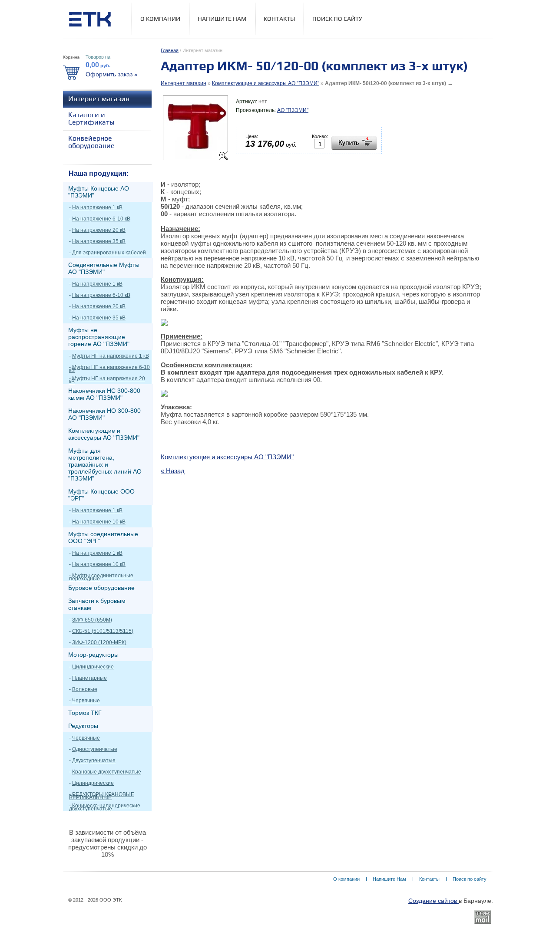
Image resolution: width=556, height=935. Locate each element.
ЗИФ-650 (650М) (92, 620)
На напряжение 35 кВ (99, 241)
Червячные (86, 701)
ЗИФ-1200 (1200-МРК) (99, 642)
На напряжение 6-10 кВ (101, 219)
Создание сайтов (433, 900)
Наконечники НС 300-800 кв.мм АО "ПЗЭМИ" (104, 394)
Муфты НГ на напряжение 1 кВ (110, 356)
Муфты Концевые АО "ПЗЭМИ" (98, 192)
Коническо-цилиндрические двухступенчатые (104, 807)
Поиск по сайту (337, 19)
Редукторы (83, 725)
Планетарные (89, 678)
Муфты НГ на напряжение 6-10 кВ (109, 368)
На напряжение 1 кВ (97, 207)
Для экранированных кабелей (109, 253)
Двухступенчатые (94, 760)
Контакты (279, 19)
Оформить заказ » (112, 74)
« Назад (173, 470)
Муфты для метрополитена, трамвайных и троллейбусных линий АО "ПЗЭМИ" (105, 464)
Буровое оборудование (101, 587)
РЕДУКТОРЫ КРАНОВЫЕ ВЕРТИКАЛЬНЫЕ (101, 795)
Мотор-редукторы (93, 654)
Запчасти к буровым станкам (97, 604)
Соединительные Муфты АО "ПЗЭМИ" (103, 268)
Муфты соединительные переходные (101, 577)
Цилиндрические (93, 667)
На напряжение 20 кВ (99, 230)
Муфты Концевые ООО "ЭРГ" (101, 495)
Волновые (84, 689)
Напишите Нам (222, 19)
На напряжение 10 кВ (99, 522)
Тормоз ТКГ (85, 712)
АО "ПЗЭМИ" (292, 110)
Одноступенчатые (94, 749)
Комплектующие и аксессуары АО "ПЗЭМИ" (265, 83)
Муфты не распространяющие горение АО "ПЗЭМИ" (98, 336)
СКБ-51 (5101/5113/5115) (102, 631)
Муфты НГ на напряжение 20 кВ (107, 380)
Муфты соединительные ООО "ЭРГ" (103, 537)
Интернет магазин (183, 83)
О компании (160, 19)
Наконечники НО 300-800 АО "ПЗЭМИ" (104, 414)
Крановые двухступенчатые (106, 772)
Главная (170, 50)
